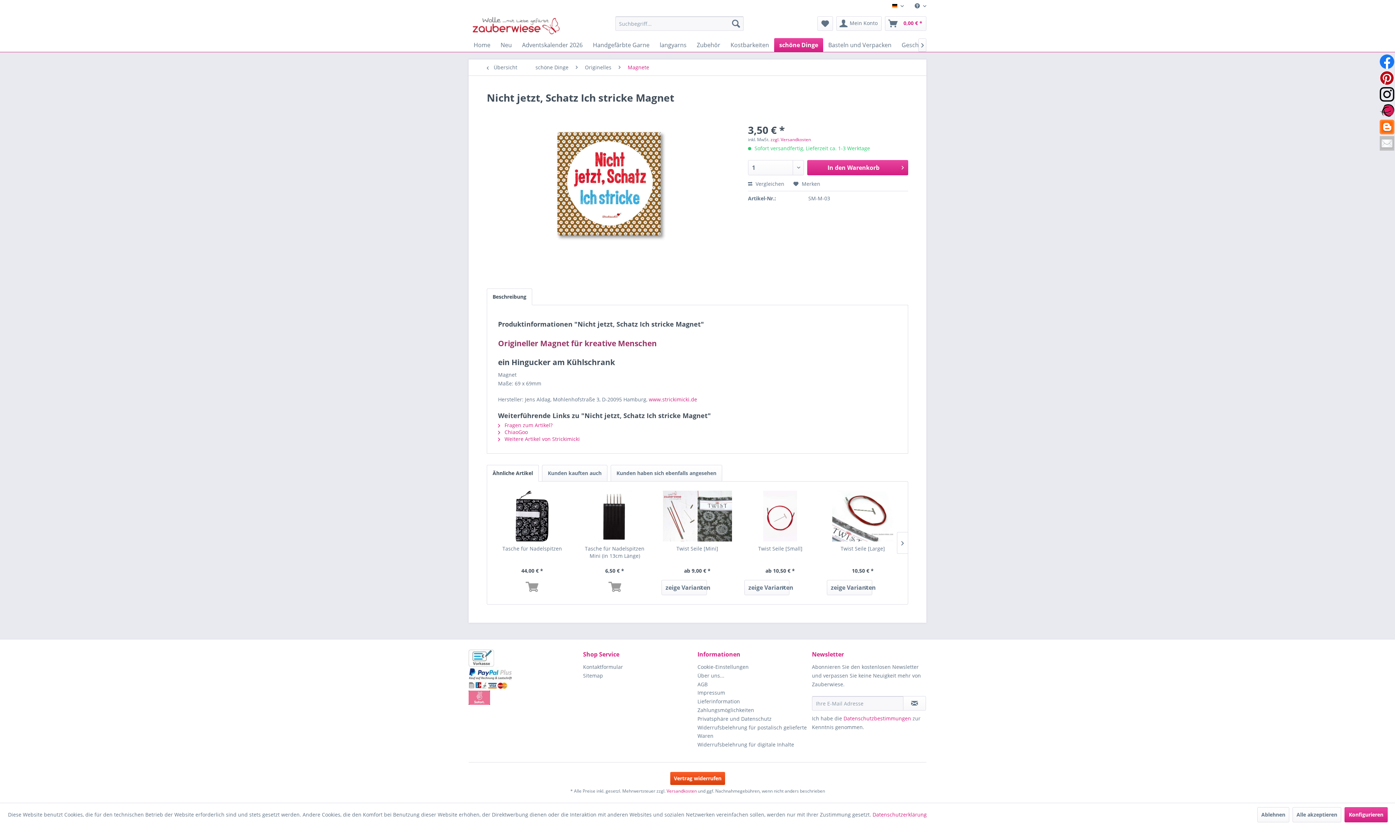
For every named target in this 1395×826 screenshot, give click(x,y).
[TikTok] (1387, 127)
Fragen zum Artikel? (528, 425)
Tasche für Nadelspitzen (532, 548)
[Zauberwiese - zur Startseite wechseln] (516, 25)
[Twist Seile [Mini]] (697, 516)
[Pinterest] (1387, 78)
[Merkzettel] (825, 23)
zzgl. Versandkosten (791, 139)
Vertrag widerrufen (697, 778)
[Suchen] (736, 23)
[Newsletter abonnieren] (914, 703)
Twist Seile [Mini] (697, 548)
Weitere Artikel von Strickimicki (541, 439)
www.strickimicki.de (673, 399)
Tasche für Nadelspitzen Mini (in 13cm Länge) (614, 552)
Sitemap (593, 675)
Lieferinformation (719, 701)
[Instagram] (1387, 94)
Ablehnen (1273, 814)
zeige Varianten (686, 588)
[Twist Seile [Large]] (863, 516)
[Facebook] (1387, 61)
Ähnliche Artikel (513, 473)
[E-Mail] (1387, 143)
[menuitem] (917, 6)
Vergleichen (769, 183)
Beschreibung (509, 296)
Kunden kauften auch (575, 473)
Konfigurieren (1366, 814)
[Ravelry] (1387, 110)
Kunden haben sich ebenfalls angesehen (666, 473)
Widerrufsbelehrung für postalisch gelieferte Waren (752, 732)
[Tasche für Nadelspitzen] (532, 516)
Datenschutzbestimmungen (877, 718)
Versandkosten (682, 791)
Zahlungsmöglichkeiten (726, 710)
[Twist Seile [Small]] (780, 516)
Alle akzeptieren (1317, 814)
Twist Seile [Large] (863, 548)
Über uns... (711, 675)
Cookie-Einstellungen (723, 666)
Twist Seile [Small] (780, 548)
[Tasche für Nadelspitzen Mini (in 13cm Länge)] (615, 516)
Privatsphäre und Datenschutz (735, 718)
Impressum (711, 692)
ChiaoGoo (515, 432)
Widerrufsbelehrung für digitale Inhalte (746, 744)
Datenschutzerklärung (900, 814)
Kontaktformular (603, 666)
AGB (703, 684)
